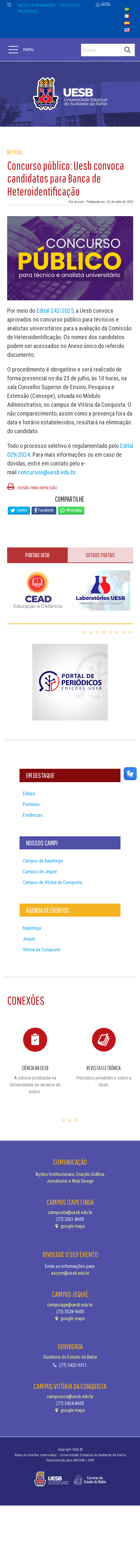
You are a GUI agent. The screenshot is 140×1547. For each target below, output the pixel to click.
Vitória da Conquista (41, 949)
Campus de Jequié (40, 871)
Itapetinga (32, 928)
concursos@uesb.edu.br (47, 472)
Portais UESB (37, 555)
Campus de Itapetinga (43, 860)
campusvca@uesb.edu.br (70, 1396)
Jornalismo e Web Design (70, 1181)
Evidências (33, 815)
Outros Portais (100, 555)
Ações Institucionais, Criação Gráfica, (70, 1174)
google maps (72, 1226)
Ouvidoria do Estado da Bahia (70, 1357)
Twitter (21, 510)
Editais (29, 793)
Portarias (31, 804)
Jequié (29, 938)
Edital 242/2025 (55, 310)
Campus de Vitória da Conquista (52, 882)
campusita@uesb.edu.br (70, 1212)
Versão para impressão (36, 488)
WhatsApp (73, 510)
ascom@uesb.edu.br (70, 1273)
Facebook (45, 510)
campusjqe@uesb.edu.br (70, 1304)
